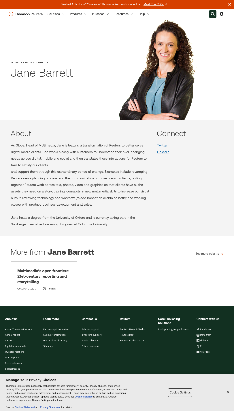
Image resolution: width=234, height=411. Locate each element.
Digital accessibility (15, 346)
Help (142, 14)
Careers (9, 340)
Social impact (12, 369)
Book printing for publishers (173, 329)
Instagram (205, 335)
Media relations (90, 340)
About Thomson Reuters (18, 329)
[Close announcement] (229, 4)
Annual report (12, 335)
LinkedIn (163, 152)
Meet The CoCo (154, 4)
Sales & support (90, 329)
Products (76, 14)
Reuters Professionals (132, 340)
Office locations (90, 346)
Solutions (54, 14)
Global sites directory (55, 340)
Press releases (13, 363)
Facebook (205, 329)
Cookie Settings (84, 396)
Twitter (162, 145)
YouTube (205, 352)
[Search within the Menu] (212, 14)
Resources (122, 14)
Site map (48, 346)
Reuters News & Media (132, 329)
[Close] (228, 392)
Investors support (91, 335)
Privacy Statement (50, 407)
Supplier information (54, 335)
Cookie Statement (25, 407)
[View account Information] (221, 14)
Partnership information (56, 329)
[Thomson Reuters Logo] (26, 14)
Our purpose (12, 357)
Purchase (98, 14)
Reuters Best (127, 335)
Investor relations (14, 352)
